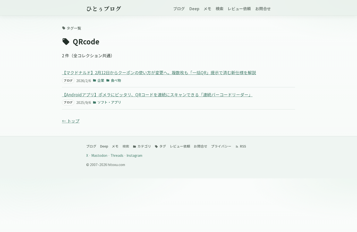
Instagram (134, 155)
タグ (162, 146)
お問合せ (263, 8)
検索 (219, 8)
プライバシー (221, 146)
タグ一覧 (74, 28)
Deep (194, 8)
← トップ (70, 121)
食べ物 (116, 80)
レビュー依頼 (239, 8)
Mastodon (99, 155)
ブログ (179, 8)
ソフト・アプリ (109, 102)
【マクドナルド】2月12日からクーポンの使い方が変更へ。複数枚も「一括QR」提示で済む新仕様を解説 (159, 72)
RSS (242, 146)
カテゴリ (144, 146)
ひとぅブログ (103, 8)
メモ (207, 8)
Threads (117, 155)
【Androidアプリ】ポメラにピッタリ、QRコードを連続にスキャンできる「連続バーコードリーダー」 (157, 94)
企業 (100, 80)
